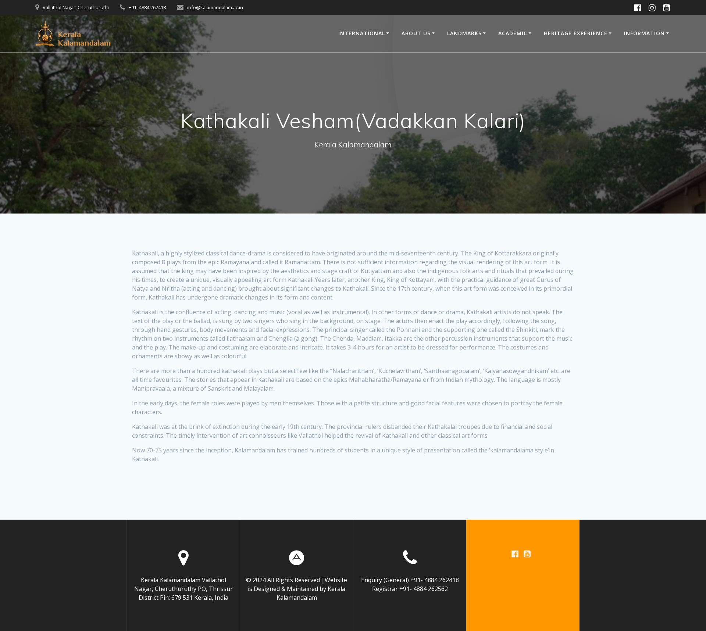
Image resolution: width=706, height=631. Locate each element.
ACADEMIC (512, 33)
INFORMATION (644, 33)
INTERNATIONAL (361, 33)
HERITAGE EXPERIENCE (575, 33)
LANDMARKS (464, 33)
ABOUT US (416, 33)
